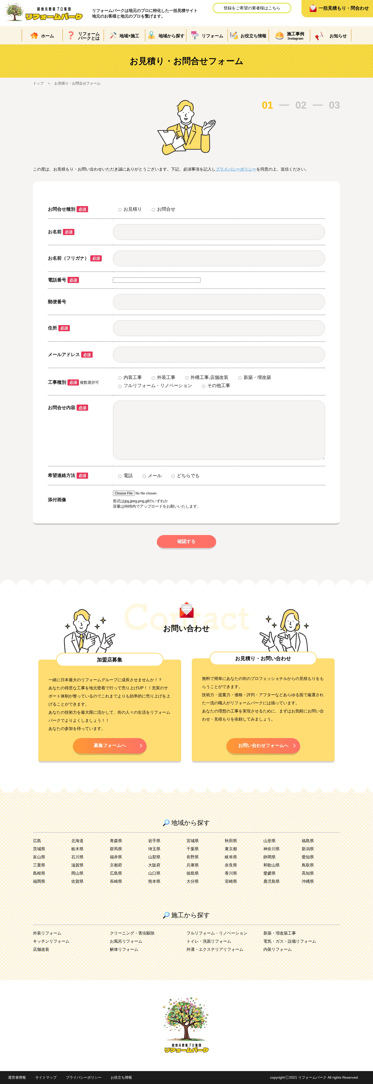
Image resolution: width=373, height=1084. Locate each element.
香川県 (231, 873)
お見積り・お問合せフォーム (77, 83)
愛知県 (308, 857)
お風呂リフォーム (126, 941)
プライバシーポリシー (236, 169)
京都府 (116, 865)
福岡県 (39, 881)
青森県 (116, 841)
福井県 (116, 857)
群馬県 (116, 849)
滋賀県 (77, 865)
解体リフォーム (124, 949)
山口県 (154, 873)
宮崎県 (231, 881)
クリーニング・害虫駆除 (132, 933)
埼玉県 (154, 849)
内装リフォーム (277, 949)
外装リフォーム (47, 933)
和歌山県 (271, 865)
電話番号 (62, 279)
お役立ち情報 (121, 1077)
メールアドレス (69, 354)
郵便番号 (57, 301)
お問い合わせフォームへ (263, 745)
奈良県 (231, 865)
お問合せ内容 (67, 407)
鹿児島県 (271, 881)
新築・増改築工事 (279, 933)
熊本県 (154, 881)
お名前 (60, 231)
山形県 (269, 841)
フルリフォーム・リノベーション (217, 933)
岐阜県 (231, 857)
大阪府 (154, 865)
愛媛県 (269, 873)
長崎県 (116, 881)
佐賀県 (77, 881)
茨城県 (39, 849)
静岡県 (269, 857)
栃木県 (77, 849)
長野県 (193, 857)
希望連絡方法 (67, 475)
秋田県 (231, 841)
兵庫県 (193, 865)
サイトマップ (46, 1077)
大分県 (193, 881)
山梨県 (154, 857)
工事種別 (62, 382)
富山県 (39, 857)
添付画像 (57, 499)
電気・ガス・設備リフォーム (289, 941)
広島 (37, 841)
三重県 (39, 865)
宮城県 (193, 841)
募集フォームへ (110, 745)
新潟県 (308, 849)
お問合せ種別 (67, 209)
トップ (38, 83)
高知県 (308, 873)
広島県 (116, 873)
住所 (58, 327)
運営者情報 (17, 1077)
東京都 (231, 849)
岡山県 (77, 873)
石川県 (77, 857)
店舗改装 (41, 949)
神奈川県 (271, 849)
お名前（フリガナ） (74, 258)
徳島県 (193, 873)
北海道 (77, 841)
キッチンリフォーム (51, 941)
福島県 (308, 841)
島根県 (39, 873)
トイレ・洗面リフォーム (209, 941)
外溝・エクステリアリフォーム (215, 949)
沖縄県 (308, 881)
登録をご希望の (252, 8)
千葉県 (193, 849)
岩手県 (154, 841)
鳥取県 (308, 865)
